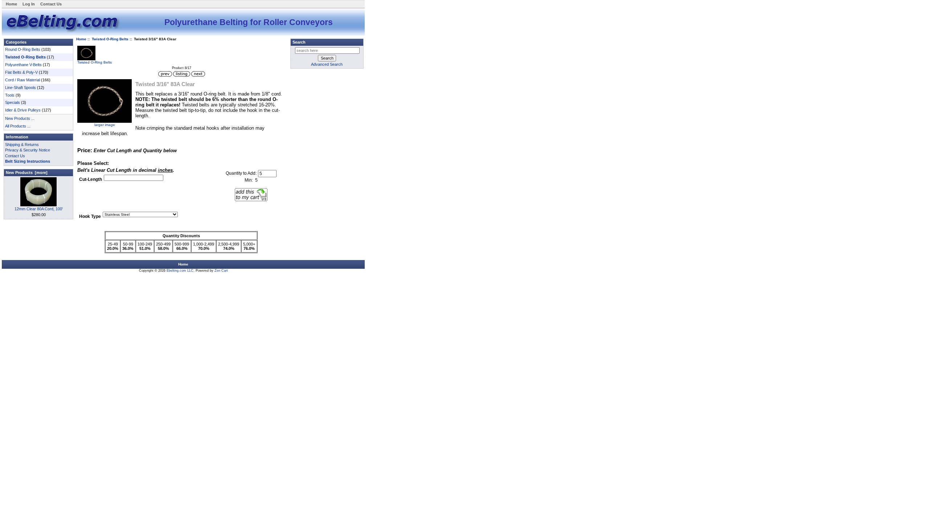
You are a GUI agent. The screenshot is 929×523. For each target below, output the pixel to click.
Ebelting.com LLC (180, 270)
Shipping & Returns (22, 144)
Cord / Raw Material (22, 80)
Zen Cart (221, 270)
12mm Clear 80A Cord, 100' (39, 209)
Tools (10, 95)
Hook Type (90, 216)
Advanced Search (327, 64)
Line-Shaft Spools (20, 87)
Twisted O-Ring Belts (110, 39)
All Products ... (17, 126)
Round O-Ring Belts (22, 49)
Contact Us (51, 4)
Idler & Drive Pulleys (23, 110)
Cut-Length (90, 179)
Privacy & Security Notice (27, 150)
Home (11, 4)
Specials (12, 102)
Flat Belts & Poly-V (21, 72)
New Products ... (19, 118)
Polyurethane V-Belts (23, 64)
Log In (28, 4)
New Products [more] (27, 172)
